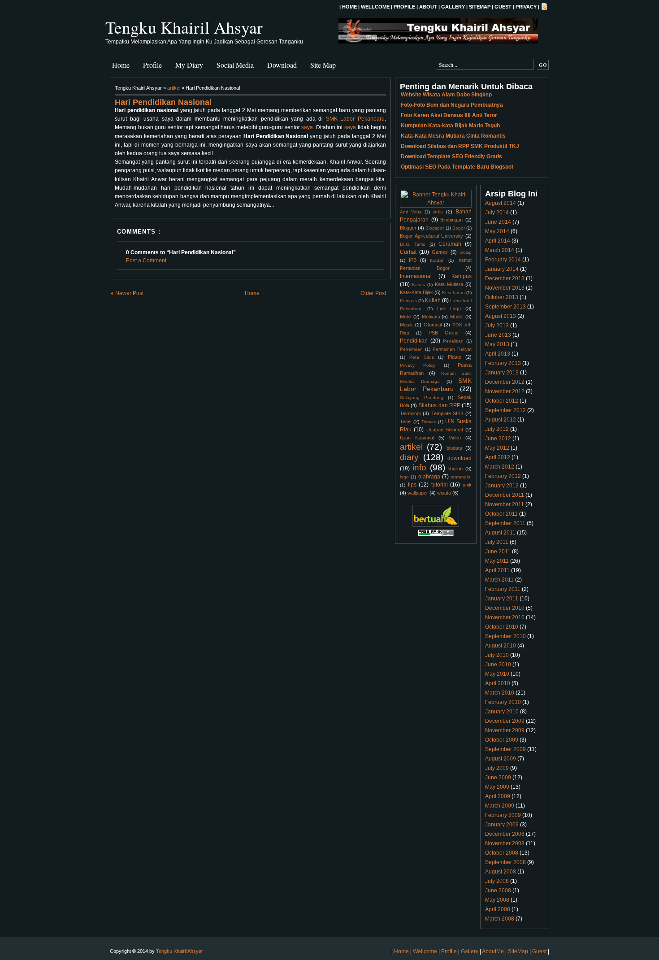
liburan (455, 468)
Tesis (406, 421)
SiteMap (479, 6)
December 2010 (505, 608)
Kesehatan (453, 292)
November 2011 (504, 504)
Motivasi (431, 316)
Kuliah (433, 300)
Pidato (454, 357)
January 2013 (502, 372)
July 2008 (497, 881)
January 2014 (502, 269)
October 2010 (501, 627)
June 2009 (498, 777)
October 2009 (501, 740)
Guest (503, 6)
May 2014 (497, 231)
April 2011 (497, 570)
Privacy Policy (417, 365)
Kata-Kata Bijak (416, 292)
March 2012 (499, 467)
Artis (438, 211)
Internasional (416, 276)
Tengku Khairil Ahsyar (184, 27)
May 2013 (497, 344)
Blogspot (434, 228)
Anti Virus (410, 211)
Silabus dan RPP (439, 405)
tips (412, 485)
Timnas (428, 421)
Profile (404, 6)
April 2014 (497, 241)
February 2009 (503, 815)
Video (455, 437)
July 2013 (497, 325)
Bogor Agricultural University (431, 236)
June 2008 (498, 890)
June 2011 (498, 551)
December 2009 (505, 721)
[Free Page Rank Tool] (435, 535)
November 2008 (505, 843)
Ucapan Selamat (444, 429)
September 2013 (505, 307)
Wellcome (375, 6)
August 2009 (500, 759)
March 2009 (499, 806)
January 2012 (502, 485)
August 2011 (500, 533)
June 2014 (498, 222)
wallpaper (418, 492)
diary (409, 457)
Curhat (408, 252)
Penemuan (411, 349)
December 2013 (505, 278)
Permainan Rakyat (452, 349)
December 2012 (505, 382)
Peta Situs (421, 357)
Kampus (461, 276)
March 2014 (499, 250)
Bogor (458, 228)
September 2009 (505, 749)
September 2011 (505, 523)
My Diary (189, 65)
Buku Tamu (412, 244)
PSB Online (444, 332)
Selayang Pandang (421, 397)
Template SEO (447, 413)
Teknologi (410, 413)
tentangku (461, 476)
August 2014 (500, 203)
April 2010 (497, 683)
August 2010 (500, 646)
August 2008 (500, 872)
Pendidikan (414, 341)
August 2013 (500, 316)
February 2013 (503, 363)
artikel (173, 88)
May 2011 (497, 561)
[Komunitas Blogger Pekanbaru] (435, 525)
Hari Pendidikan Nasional (163, 102)
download (459, 458)
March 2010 (499, 693)
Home (349, 6)
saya (307, 127)
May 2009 (497, 787)
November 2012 (505, 391)
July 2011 (496, 542)
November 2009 (505, 730)
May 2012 (497, 448)
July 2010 (497, 655)
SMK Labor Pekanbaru (355, 119)
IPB (412, 260)
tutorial (439, 485)
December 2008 (505, 834)
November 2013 (505, 288)
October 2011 (501, 514)
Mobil (405, 316)
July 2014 (497, 212)
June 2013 (498, 335)
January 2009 (502, 824)
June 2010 (498, 664)
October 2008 (501, 853)
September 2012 (505, 410)
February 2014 (503, 259)
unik (467, 484)
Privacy (526, 6)
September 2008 (505, 862)
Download (282, 65)
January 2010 (502, 711)
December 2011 (504, 495)
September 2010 (505, 636)
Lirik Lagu (449, 308)
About (428, 6)
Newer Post (129, 293)
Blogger (408, 227)
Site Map (323, 65)
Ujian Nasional (417, 437)
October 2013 (501, 297)
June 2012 (498, 438)
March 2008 (499, 919)
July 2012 (497, 429)
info (419, 467)
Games (440, 252)
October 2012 (501, 401)
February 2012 (503, 476)
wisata (444, 492)
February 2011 (502, 589)
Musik (406, 324)
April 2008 (497, 909)
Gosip (466, 252)
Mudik (456, 316)
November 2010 (505, 617)
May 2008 (497, 900)
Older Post (373, 293)
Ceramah (449, 244)
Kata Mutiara (449, 284)
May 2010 (497, 674)
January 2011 (501, 598)
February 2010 (503, 702)
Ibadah (437, 260)
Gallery (453, 6)
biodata (454, 448)
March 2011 (499, 580)
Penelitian (453, 341)
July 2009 (497, 768)
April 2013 (497, 354)
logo (404, 476)
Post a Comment (146, 260)
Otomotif (433, 324)
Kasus (418, 284)
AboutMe (493, 951)
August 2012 (500, 420)
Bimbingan (451, 219)
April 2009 (497, 796)
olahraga (429, 476)
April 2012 (497, 457)
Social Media (235, 65)
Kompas (408, 300)
